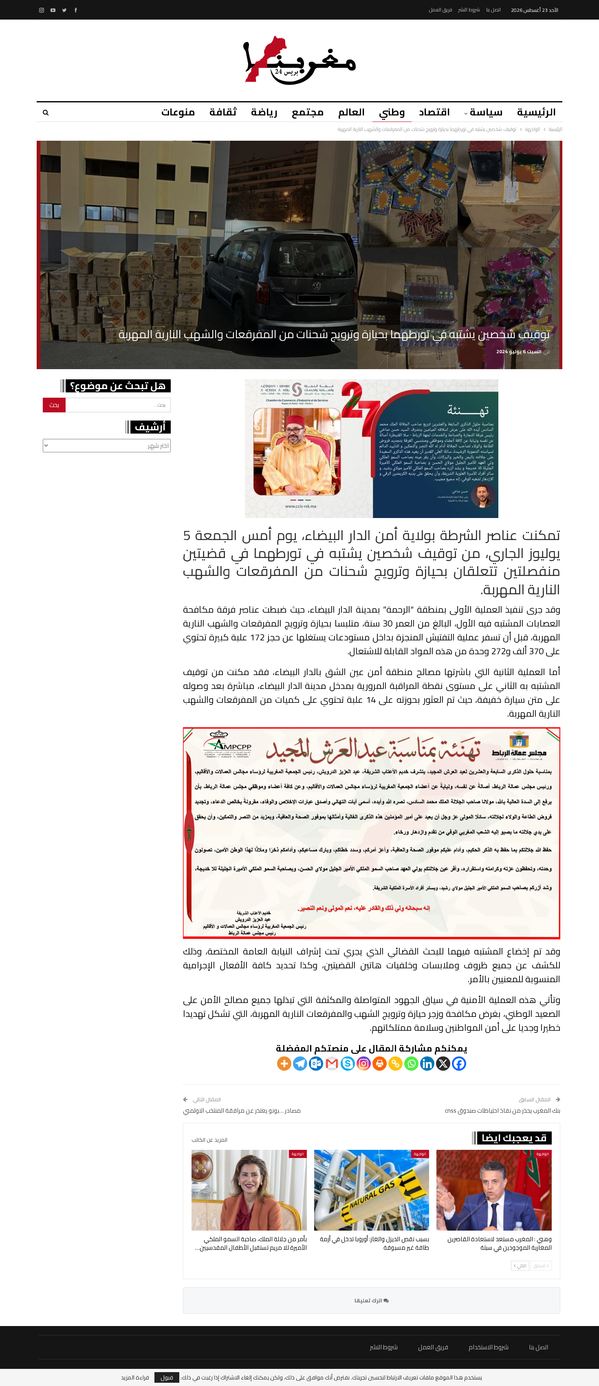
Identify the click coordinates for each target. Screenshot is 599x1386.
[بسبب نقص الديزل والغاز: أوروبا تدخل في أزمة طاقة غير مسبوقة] (371, 1190)
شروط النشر (469, 9)
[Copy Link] (395, 1063)
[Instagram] (364, 1063)
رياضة (264, 112)
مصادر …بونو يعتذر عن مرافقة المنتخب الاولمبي (242, 1110)
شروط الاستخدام (489, 1347)
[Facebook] (459, 1063)
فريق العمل (440, 9)
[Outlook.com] (316, 1063)
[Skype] (348, 1063)
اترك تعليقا (369, 1300)
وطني (392, 112)
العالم (351, 112)
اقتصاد (434, 112)
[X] (443, 1063)
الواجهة (543, 1153)
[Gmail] (332, 1063)
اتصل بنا (493, 9)
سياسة (486, 112)
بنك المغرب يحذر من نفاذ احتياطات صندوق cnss (502, 1110)
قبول (167, 1377)
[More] (284, 1063)
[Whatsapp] (411, 1063)
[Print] (379, 1063)
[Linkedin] (427, 1063)
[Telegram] (300, 1063)
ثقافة (223, 112)
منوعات (178, 112)
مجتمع (308, 112)
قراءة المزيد (135, 1377)
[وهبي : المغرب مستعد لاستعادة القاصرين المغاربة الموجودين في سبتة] (494, 1190)
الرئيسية (536, 112)
